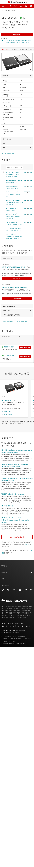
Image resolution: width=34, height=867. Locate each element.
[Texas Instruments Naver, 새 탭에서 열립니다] (14, 590)
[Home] (17, 2)
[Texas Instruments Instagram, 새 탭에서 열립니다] (2, 590)
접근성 (3, 623)
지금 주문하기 (17, 34)
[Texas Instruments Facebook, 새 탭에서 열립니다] (8, 590)
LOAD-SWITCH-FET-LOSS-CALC (13, 267)
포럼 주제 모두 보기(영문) (17, 537)
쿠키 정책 (10, 623)
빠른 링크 (4, 572)
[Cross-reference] (15, 6)
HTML (27, 42)
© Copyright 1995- (8, 630)
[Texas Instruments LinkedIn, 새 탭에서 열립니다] (20, 590)
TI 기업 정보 (4, 566)
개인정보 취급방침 (20, 623)
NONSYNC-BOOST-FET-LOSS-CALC (14, 287)
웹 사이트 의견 (25, 626)
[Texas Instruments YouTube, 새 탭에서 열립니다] (31, 590)
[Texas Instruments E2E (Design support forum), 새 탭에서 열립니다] (26, 590)
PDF (23, 42)
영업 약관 (4, 626)
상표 (18, 626)
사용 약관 (27, 544)
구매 (2, 579)
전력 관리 (7, 10)
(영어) (18, 42)
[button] (3, 6)
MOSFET (14, 10)
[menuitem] (10, 6)
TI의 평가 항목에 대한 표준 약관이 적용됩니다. (14, 321)
